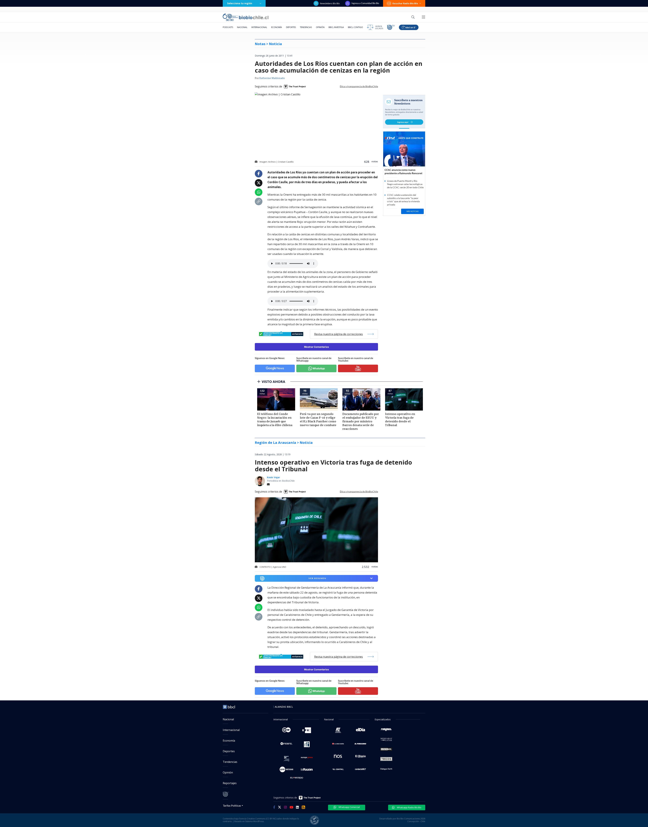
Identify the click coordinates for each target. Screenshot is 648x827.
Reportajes (230, 783)
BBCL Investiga (336, 27)
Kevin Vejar (273, 477)
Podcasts (228, 27)
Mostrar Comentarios (316, 346)
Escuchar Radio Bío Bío (405, 3)
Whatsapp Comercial (349, 807)
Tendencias (306, 27)
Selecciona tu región (239, 3)
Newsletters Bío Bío (330, 3)
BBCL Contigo (355, 27)
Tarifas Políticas (232, 805)
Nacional (242, 27)
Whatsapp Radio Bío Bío (408, 807)
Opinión (320, 27)
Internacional (259, 27)
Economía (276, 27)
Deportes (291, 27)
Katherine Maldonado (272, 78)
